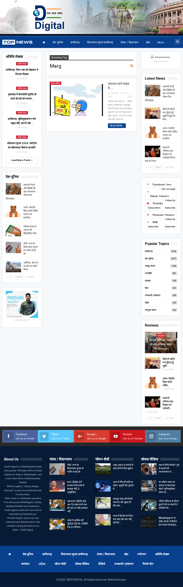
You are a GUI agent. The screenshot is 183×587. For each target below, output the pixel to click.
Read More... (117, 125)
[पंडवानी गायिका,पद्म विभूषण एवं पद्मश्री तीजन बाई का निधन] (152, 151)
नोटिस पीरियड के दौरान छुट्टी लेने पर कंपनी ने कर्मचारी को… (169, 504)
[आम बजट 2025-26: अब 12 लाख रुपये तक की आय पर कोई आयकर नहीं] (57, 505)
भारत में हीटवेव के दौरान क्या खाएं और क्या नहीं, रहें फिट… (123, 519)
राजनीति (148, 273)
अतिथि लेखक (22, 64)
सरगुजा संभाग (150, 310)
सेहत (147, 302)
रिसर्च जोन (148, 564)
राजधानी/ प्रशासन (152, 295)
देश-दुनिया (58, 42)
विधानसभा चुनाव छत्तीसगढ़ (100, 42)
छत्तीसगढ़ (75, 42)
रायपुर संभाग (150, 266)
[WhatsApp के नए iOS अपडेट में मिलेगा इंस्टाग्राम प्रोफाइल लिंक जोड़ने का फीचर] (148, 522)
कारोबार (25, 564)
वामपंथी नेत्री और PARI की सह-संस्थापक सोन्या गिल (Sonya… (161, 344)
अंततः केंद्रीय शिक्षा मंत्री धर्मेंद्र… (169, 382)
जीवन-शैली (60, 564)
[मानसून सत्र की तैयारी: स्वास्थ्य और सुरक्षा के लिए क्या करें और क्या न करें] (103, 503)
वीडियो (101, 564)
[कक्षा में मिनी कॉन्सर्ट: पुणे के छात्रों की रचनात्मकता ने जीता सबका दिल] (148, 469)
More (161, 42)
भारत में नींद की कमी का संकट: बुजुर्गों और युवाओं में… (123, 485)
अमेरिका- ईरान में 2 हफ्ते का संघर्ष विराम (30, 266)
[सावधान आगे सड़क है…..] (76, 99)
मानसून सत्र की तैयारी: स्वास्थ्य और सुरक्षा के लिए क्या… (123, 502)
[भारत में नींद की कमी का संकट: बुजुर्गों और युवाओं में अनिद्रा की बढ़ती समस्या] (103, 486)
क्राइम (148, 280)
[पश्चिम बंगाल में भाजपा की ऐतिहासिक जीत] (13, 230)
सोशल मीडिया (55, 83)
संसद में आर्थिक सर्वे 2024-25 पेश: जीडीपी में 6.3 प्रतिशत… (77, 523)
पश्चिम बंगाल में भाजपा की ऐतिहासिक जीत (29, 230)
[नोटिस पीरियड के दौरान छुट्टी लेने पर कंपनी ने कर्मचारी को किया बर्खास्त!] (148, 505)
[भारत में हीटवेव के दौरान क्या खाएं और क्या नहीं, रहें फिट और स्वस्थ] (103, 520)
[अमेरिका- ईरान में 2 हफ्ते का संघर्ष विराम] (13, 266)
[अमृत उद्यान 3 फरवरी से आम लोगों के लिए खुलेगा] (103, 469)
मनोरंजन (141, 554)
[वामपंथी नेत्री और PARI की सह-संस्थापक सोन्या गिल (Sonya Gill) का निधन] (152, 90)
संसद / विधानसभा (130, 42)
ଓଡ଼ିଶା (42, 564)
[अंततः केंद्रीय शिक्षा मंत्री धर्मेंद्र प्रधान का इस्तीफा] (152, 132)
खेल (148, 42)
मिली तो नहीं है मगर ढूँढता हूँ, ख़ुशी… (169, 362)
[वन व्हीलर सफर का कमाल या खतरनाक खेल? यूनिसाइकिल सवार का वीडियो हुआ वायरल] (148, 486)
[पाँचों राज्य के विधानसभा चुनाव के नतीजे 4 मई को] (13, 247)
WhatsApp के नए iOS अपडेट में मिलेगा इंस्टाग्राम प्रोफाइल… (168, 521)
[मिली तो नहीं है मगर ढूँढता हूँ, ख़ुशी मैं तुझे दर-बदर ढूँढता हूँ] (152, 113)
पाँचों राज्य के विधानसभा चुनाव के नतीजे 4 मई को (75, 468)
